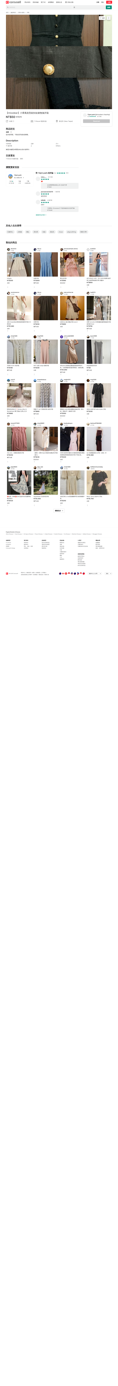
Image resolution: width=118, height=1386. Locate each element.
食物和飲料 (80, 558)
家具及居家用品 (46, 542)
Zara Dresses (18, 534)
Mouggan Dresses (97, 534)
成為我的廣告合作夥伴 (26, 574)
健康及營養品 (81, 556)
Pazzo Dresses (39, 534)
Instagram (8, 544)
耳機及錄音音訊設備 (83, 546)
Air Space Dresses (28, 534)
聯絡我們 (29, 572)
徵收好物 (62, 546)
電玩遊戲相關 (81, 561)
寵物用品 (44, 548)
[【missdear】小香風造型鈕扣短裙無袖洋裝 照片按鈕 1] (59, 30)
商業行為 (46, 574)
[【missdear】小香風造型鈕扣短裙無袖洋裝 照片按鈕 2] (59, 62)
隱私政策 (41, 574)
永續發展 (38, 572)
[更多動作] (109, 18)
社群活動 (62, 548)
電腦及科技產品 (81, 542)
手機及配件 (80, 544)
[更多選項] (7, 287)
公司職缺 (43, 572)
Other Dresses (9, 534)
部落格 (7, 546)
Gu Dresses (67, 534)
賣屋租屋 (62, 553)
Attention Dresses (76, 534)
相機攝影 (98, 542)
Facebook (8, 542)
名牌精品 (26, 548)
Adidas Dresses (87, 534)
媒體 (33, 572)
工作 (61, 557)
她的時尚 (26, 544)
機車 (61, 555)
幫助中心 (23, 572)
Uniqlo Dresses (48, 534)
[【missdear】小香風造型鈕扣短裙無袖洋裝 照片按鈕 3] (59, 93)
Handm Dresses (58, 534)
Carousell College (10, 548)
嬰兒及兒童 (44, 546)
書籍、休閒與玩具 (100, 548)
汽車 (61, 550)
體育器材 (80, 560)
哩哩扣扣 (62, 542)
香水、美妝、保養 (28, 546)
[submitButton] (109, 7)
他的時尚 (26, 542)
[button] (22, 178)
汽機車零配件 (63, 551)
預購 (61, 544)
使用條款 (35, 574)
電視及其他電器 (46, 544)
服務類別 (62, 559)
